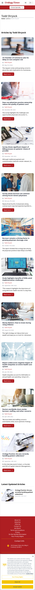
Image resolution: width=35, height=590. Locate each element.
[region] (17, 572)
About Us (17, 520)
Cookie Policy (29, 573)
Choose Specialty (15, 7)
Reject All (17, 582)
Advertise (18, 522)
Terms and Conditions (17, 530)
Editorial (17, 524)
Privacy (17, 532)
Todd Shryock (8, 62)
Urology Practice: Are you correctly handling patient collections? (24, 492)
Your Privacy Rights (17, 536)
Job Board (17, 528)
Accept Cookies (17, 587)
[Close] (33, 556)
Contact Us (17, 526)
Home (3, 18)
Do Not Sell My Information (17, 534)
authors (8, 18)
